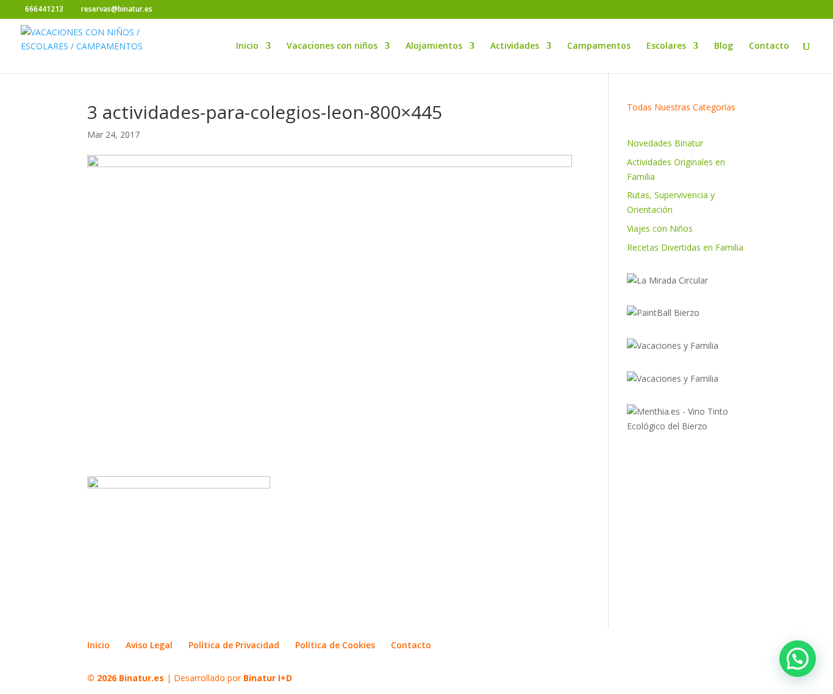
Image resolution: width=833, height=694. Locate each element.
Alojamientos (434, 46)
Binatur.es (141, 678)
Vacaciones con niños (332, 46)
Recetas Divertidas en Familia (685, 247)
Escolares (666, 46)
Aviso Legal (149, 645)
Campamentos (599, 46)
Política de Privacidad (233, 645)
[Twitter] (183, 9)
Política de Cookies (335, 645)
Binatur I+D (267, 678)
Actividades (514, 46)
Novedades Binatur (665, 143)
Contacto (769, 46)
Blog (723, 46)
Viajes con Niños (660, 228)
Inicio (247, 46)
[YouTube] (201, 9)
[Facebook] (165, 9)
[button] (797, 658)
